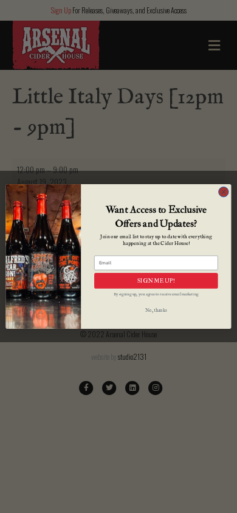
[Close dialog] (223, 192)
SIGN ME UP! (156, 280)
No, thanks (156, 311)
